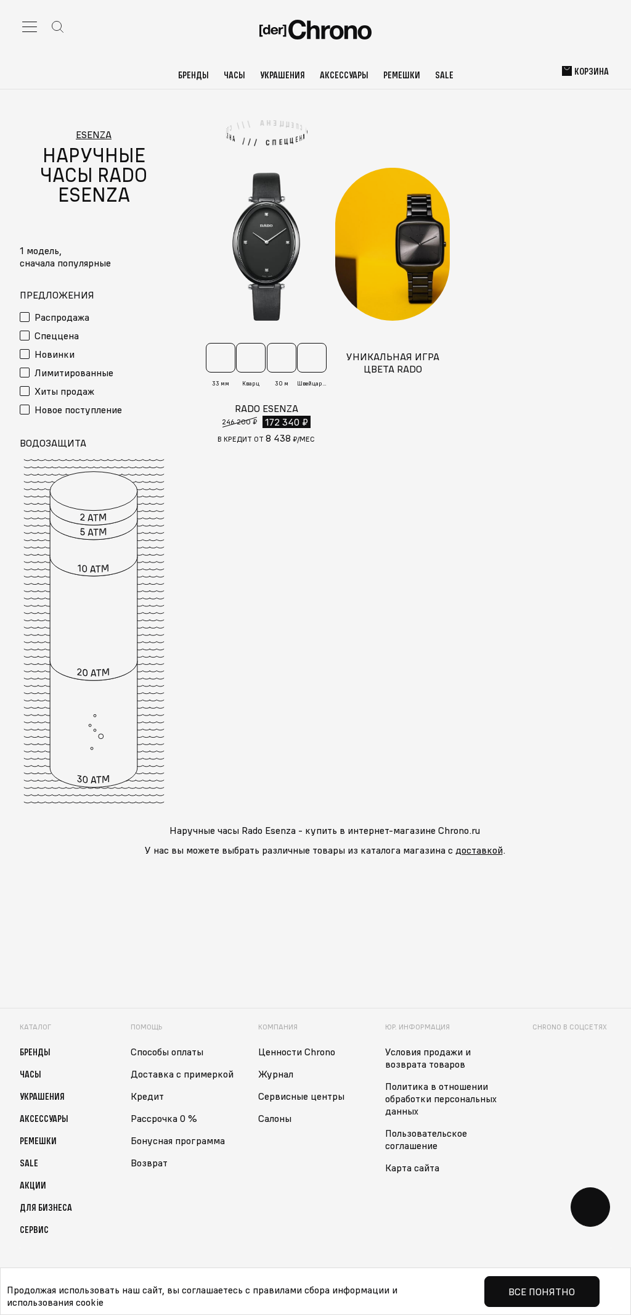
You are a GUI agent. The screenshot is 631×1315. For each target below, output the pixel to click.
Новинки (55, 354)
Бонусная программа (178, 1140)
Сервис (34, 1229)
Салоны (274, 1118)
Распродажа (62, 317)
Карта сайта (412, 1167)
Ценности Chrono (296, 1051)
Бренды (193, 74)
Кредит (147, 1096)
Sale (444, 74)
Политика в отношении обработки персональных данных (441, 1098)
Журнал (275, 1074)
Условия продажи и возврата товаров (428, 1057)
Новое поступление (78, 409)
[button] (94, 263)
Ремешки (401, 74)
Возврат (149, 1162)
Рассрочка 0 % (164, 1118)
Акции (33, 1185)
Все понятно (541, 1291)
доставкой (479, 850)
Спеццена (57, 335)
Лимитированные (74, 372)
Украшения (282, 74)
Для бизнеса (46, 1207)
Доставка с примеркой (182, 1074)
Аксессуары (344, 74)
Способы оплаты (167, 1051)
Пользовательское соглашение (426, 1139)
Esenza (94, 134)
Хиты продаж (64, 391)
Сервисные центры (301, 1096)
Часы (234, 74)
